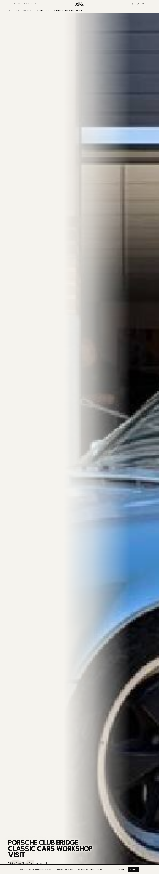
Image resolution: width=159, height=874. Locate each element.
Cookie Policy (89, 869)
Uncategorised (25, 10)
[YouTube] (143, 4)
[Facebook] (127, 4)
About (17, 4)
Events (11, 10)
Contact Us (30, 4)
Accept (133, 869)
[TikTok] (138, 4)
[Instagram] (132, 4)
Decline (121, 869)
